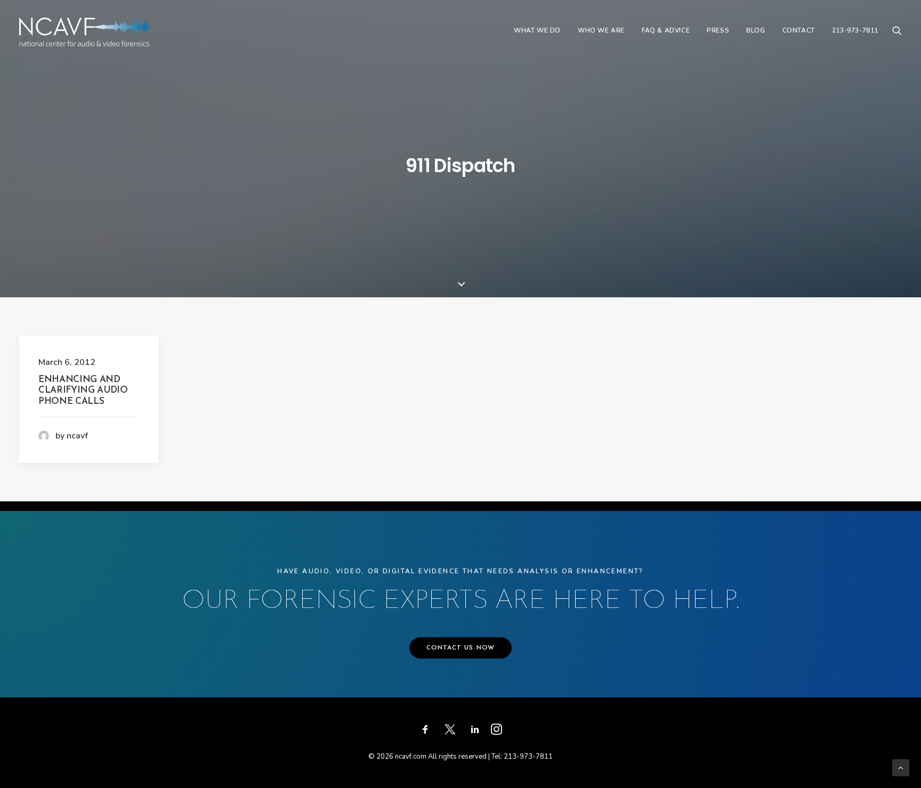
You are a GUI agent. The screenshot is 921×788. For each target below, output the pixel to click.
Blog (755, 30)
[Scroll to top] (900, 767)
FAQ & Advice (666, 30)
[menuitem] (537, 30)
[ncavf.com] (88, 30)
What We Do (537, 30)
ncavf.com (410, 756)
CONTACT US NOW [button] (460, 648)
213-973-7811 (855, 30)
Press (718, 30)
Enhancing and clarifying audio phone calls (83, 390)
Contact (798, 30)
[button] (897, 30)
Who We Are (601, 30)
